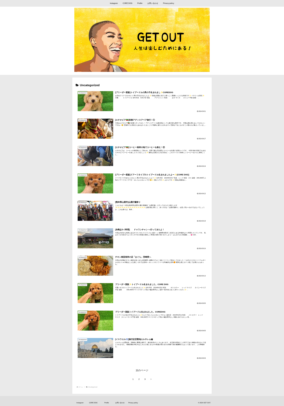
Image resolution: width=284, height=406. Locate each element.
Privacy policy (133, 403)
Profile (106, 403)
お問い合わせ (120, 403)
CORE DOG (93, 403)
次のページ (142, 370)
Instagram (80, 403)
